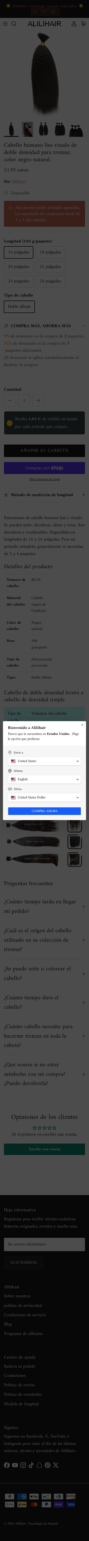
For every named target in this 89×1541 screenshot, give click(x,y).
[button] (44, 761)
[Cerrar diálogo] (82, 725)
